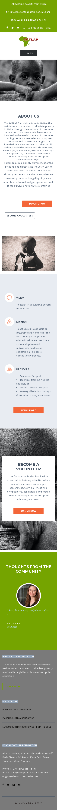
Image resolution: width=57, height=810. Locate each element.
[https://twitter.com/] (8, 784)
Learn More (13, 686)
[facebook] (7, 28)
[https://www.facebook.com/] (3, 784)
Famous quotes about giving (18, 718)
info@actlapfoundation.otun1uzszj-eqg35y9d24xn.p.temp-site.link (30, 13)
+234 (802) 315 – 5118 (38, 27)
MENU (30, 53)
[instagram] (18, 28)
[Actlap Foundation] (28, 41)
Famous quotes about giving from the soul (26, 727)
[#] (19, 784)
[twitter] (12, 28)
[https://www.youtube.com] (14, 784)
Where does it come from (17, 709)
